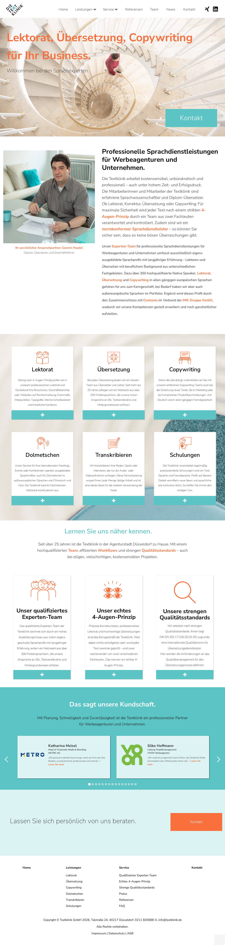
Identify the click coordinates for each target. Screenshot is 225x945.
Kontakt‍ (196, 821)
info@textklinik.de (170, 920)
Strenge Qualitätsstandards (137, 887)
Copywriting (74, 887)
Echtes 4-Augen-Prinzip (134, 881)
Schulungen (73, 906)
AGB (130, 933)
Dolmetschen (74, 894)
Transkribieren (75, 900)
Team (154, 8)
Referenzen (134, 8)
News (170, 8)
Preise (123, 894)
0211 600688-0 (146, 920)
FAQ (122, 906)
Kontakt (189, 8)
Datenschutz (117, 933)
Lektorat (71, 875)
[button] (86, 6)
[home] (14, 9)
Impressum (99, 933)
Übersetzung (74, 881)
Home (63, 8)
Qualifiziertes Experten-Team (137, 875)
